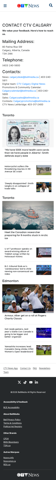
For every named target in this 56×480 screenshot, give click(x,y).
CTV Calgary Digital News (31, 83)
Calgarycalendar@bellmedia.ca (19, 90)
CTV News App (10, 368)
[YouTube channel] (31, 382)
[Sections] (5, 6)
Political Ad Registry (12, 426)
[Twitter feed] (19, 382)
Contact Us (25, 368)
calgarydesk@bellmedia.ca (24, 77)
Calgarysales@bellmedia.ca (24, 97)
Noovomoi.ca (9, 461)
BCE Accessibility (11, 407)
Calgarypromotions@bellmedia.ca (31, 101)
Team (6, 372)
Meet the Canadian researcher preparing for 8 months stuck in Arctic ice (26, 235)
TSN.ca (6, 445)
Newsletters (44, 368)
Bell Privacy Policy (12, 419)
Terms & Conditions (12, 423)
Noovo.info (8, 457)
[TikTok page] (25, 382)
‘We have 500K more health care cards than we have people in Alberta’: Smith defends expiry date (27, 153)
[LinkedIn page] (36, 382)
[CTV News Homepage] (28, 5)
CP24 (6, 438)
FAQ (35, 368)
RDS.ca (6, 464)
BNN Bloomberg (11, 442)
